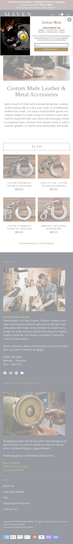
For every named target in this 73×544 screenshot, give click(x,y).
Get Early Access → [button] (51, 49)
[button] (69, 19)
